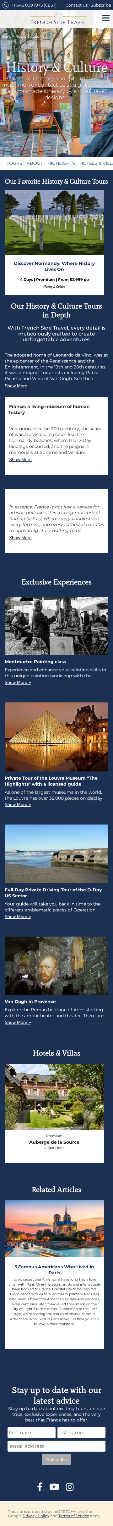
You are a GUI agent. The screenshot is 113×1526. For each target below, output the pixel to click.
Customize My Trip (56, 106)
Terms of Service (73, 1516)
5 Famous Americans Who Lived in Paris (54, 1270)
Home (6, 37)
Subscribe (101, 5)
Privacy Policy (36, 1516)
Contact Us (77, 5)
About (35, 163)
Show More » (18, 682)
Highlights (61, 163)
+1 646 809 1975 (27, 5)
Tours (14, 163)
